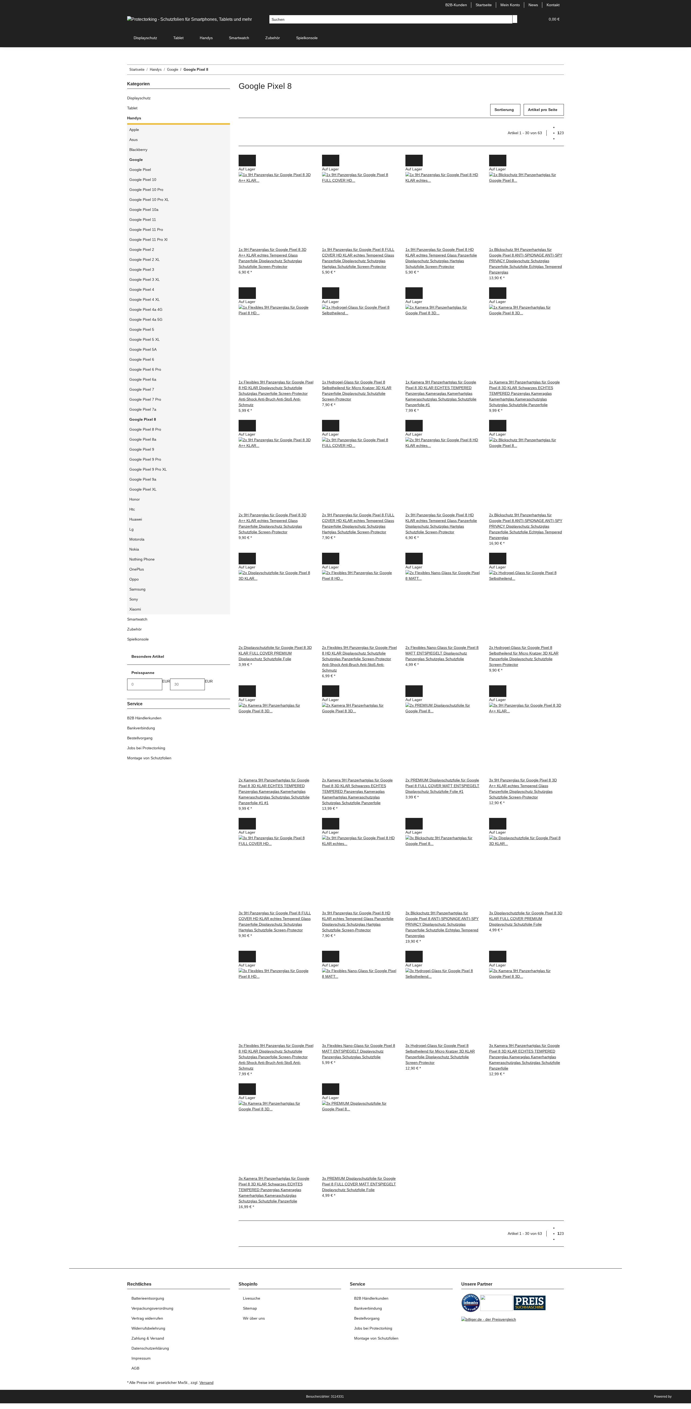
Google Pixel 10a (143, 209)
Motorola (136, 539)
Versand (206, 1382)
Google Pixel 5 (141, 329)
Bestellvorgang (140, 738)
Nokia (134, 549)
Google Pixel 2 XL (144, 259)
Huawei (135, 519)
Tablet (132, 108)
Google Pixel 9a (142, 479)
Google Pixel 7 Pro (145, 399)
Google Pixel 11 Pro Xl (148, 239)
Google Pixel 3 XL (144, 279)
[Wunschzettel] (539, 19)
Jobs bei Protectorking (146, 748)
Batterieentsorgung (147, 1298)
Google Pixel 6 (141, 359)
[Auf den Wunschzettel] (251, 160)
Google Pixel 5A (143, 349)
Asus (133, 139)
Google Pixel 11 (142, 219)
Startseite (484, 5)
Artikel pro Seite (542, 109)
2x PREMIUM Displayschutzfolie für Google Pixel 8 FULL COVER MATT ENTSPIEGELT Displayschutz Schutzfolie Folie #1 (442, 786)
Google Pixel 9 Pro (145, 459)
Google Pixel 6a (142, 379)
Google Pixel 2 (141, 249)
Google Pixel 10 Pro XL (149, 199)
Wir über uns (254, 1318)
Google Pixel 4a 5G (145, 319)
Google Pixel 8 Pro (145, 429)
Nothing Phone (142, 559)
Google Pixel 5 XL (144, 339)
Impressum (141, 1358)
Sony (133, 599)
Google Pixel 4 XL (144, 299)
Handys (134, 118)
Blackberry (138, 149)
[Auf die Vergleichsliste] (243, 160)
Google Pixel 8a (142, 439)
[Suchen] (515, 19)
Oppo (134, 579)
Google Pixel (140, 169)
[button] (530, 19)
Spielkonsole (138, 639)
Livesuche (251, 1298)
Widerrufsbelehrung (148, 1328)
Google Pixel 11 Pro (146, 229)
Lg (131, 529)
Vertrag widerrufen (147, 1318)
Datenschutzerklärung (150, 1348)
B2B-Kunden (456, 5)
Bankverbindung (141, 728)
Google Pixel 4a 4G (145, 309)
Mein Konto (510, 5)
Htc (132, 509)
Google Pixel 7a (142, 409)
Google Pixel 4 (141, 289)
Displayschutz (139, 98)
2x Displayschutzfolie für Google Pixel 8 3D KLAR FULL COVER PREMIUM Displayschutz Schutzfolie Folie (275, 653)
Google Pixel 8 (142, 419)
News (533, 5)
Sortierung (504, 109)
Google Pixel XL (143, 489)
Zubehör (134, 629)
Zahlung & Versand (147, 1338)
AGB (135, 1368)
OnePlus (136, 569)
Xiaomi (135, 609)
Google (136, 159)
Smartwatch (137, 619)
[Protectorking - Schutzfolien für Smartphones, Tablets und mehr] (189, 19)
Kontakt (553, 5)
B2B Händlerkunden (144, 718)
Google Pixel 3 (141, 269)
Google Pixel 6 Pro (145, 369)
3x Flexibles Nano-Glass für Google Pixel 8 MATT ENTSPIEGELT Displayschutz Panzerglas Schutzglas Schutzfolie (358, 1051)
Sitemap (250, 1308)
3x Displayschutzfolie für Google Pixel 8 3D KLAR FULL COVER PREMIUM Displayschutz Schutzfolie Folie (525, 918)
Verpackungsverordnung (152, 1308)
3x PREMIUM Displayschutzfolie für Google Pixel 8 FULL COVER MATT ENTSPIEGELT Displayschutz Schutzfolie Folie (359, 1184)
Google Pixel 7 (141, 389)
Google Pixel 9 (141, 449)
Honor (134, 499)
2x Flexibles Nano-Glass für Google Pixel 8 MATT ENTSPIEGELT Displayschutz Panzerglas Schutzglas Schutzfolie (442, 653)
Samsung (137, 589)
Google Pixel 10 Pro (146, 189)
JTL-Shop (679, 1396)
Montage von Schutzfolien (149, 758)
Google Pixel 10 (142, 179)
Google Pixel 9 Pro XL (148, 469)
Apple (134, 129)
